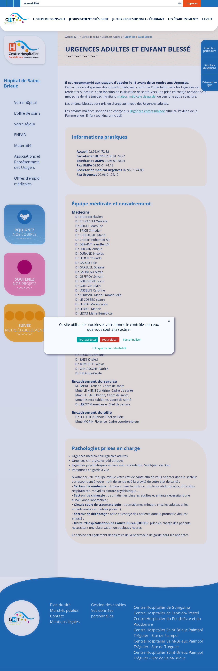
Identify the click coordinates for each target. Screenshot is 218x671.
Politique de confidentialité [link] (109, 348)
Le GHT (207, 19)
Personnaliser (132, 339)
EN (180, 3)
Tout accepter (87, 339)
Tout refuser (110, 339)
